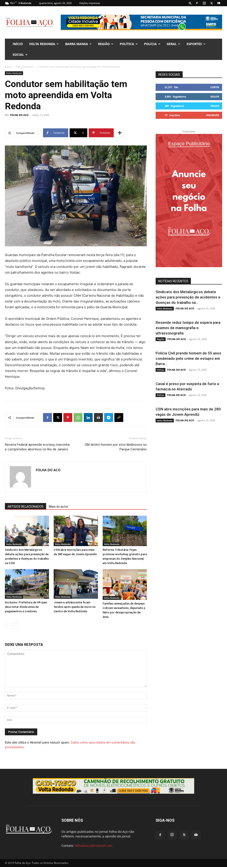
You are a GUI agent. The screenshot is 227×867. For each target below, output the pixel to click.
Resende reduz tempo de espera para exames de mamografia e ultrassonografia (188, 327)
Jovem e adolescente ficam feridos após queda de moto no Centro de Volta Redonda (75, 607)
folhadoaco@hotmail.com (93, 845)
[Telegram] (108, 417)
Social (18, 54)
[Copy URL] (118, 417)
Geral (172, 44)
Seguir (214, 96)
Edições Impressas (89, 3)
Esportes (194, 44)
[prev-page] (7, 625)
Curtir (214, 87)
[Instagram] (204, 3)
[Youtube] (218, 3)
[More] (119, 132)
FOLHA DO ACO (19, 115)
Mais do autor (58, 506)
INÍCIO (18, 44)
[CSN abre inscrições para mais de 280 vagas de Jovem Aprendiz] (76, 531)
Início (8, 67)
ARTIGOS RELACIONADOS (25, 506)
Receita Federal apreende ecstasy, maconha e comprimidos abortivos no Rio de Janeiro (37, 447)
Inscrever (212, 115)
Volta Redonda (42, 44)
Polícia (150, 44)
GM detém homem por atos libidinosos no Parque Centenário (116, 447)
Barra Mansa (76, 44)
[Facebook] (197, 3)
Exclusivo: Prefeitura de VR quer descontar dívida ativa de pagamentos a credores (26, 607)
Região (104, 44)
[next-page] (15, 625)
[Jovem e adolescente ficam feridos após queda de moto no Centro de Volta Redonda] (76, 584)
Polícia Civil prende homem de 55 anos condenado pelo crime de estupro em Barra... (188, 358)
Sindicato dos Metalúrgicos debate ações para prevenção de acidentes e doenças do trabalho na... (188, 297)
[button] (190, 3)
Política (127, 44)
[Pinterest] (67, 417)
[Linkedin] (88, 417)
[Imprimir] (98, 417)
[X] (211, 3)
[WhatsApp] (78, 417)
